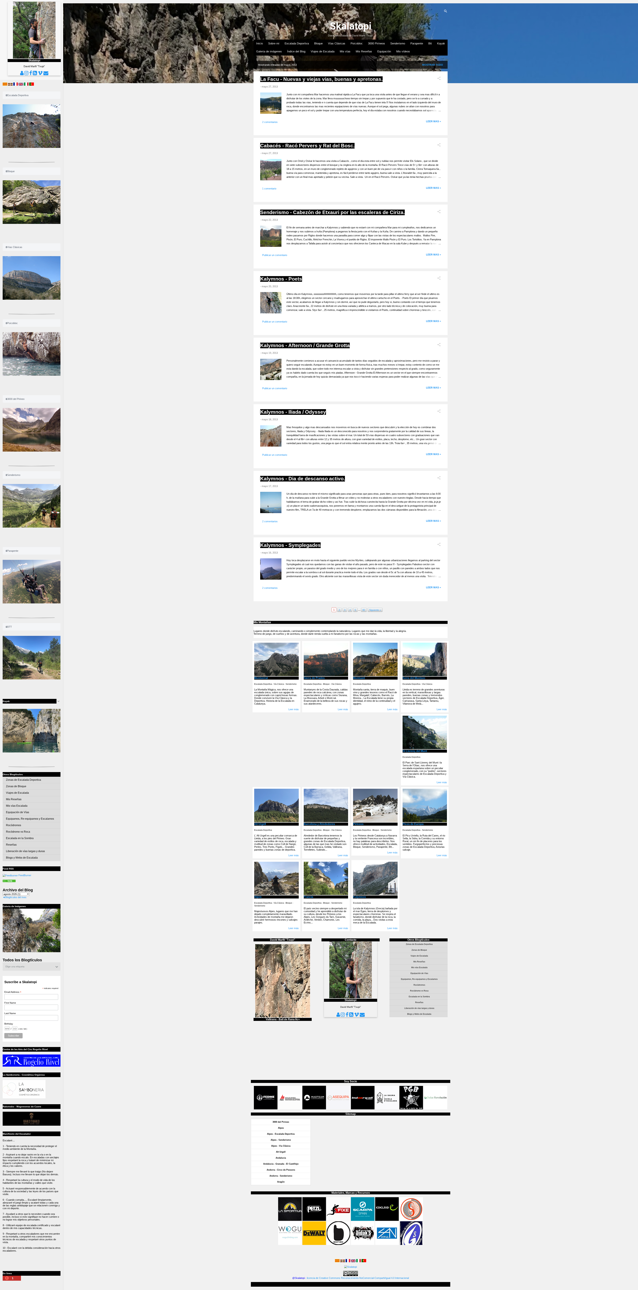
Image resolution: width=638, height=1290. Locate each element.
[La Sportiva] (290, 1219)
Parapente (416, 43)
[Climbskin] (411, 1219)
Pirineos (358, 824)
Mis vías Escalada (419, 967)
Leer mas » (433, 121)
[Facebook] (347, 1015)
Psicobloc (357, 43)
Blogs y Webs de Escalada (419, 1014)
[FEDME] (265, 1108)
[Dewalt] (314, 1244)
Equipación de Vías (419, 973)
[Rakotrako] (31, 1124)
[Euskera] (342, 1261)
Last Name (10, 1013)
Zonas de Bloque (419, 950)
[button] (439, 78)
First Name (10, 1002)
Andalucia (281, 1158)
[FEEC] (290, 1108)
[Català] (337, 1261)
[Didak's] (362, 1244)
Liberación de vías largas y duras (419, 1008)
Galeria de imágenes (269, 51)
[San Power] (387, 1244)
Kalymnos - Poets (281, 279)
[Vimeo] (357, 1015)
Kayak (441, 43)
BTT (9, 626)
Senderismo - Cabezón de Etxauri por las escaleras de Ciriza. (332, 212)
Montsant (359, 678)
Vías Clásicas (336, 43)
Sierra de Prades (314, 678)
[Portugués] (364, 1261)
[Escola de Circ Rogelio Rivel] (31, 1065)
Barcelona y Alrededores (319, 824)
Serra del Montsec (414, 678)
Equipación (384, 51)
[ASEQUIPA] (338, 1108)
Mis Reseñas (364, 51)
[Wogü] (290, 1244)
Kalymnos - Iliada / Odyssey (293, 412)
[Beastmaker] (338, 1244)
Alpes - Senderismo (281, 1140)
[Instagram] (343, 1015)
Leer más (293, 709)
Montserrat (261, 678)
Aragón (281, 1182)
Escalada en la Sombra (419, 996)
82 (364, 610)
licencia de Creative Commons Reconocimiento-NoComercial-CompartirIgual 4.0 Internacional (358, 1278)
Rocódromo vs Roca (419, 991)
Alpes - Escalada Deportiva (281, 1134)
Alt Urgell (260, 824)
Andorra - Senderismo (280, 1176)
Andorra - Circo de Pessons (281, 1170)
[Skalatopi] (10, 875)
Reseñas (419, 1002)
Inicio (259, 43)
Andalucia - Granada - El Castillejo (281, 1164)
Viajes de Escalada (322, 51)
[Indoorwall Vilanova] (362, 1108)
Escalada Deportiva (297, 43)
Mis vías (345, 51)
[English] (353, 1261)
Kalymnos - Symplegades (290, 545)
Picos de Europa (413, 824)
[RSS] (351, 1015)
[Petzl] (314, 1219)
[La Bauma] (387, 1108)
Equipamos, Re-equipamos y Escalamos (419, 979)
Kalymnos (359, 896)
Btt (430, 43)
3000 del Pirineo (280, 1122)
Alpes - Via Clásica (280, 1146)
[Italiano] (358, 1261)
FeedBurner (24, 875)
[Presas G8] (411, 1244)
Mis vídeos (403, 51)
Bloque (318, 43)
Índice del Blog (296, 51)
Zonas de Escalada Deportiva (419, 944)
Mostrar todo (432, 64)
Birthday (8, 1023)
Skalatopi (351, 26)
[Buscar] (446, 11)
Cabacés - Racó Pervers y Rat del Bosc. (307, 145)
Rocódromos (419, 985)
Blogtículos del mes (15, 897)
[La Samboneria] (24, 1097)
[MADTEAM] (314, 1108)
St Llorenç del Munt (415, 751)
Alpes (258, 896)
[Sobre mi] (338, 1015)
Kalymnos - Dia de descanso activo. (302, 478)
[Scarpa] (362, 1219)
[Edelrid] (387, 1219)
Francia (308, 896)
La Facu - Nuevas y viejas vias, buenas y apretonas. (321, 79)
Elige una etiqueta (14, 966)
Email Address (12, 992)
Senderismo (397, 43)
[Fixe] (338, 1219)
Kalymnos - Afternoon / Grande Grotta (305, 345)
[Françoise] (348, 1261)
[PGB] (411, 1108)
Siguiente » (375, 610)
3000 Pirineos (376, 43)
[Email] (362, 1015)
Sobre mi (273, 43)
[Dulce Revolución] (435, 1108)
